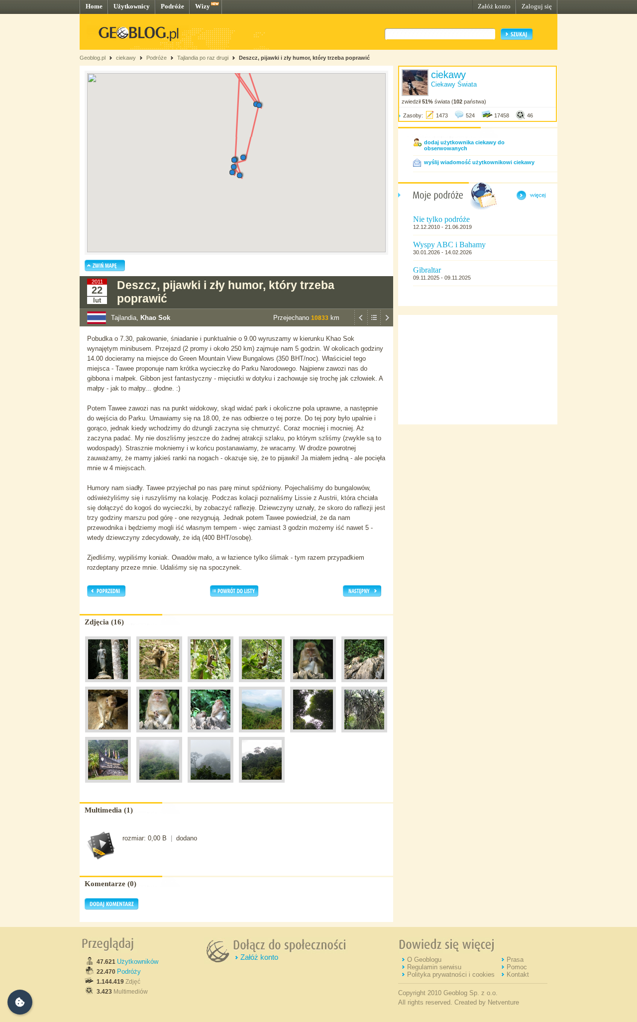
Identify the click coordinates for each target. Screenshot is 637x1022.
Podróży (129, 971)
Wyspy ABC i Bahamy (449, 244)
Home (94, 6)
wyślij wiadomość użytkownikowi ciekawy (479, 162)
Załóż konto (494, 6)
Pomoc (517, 967)
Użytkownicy (131, 6)
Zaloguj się (537, 6)
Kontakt (518, 974)
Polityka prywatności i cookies (451, 974)
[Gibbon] (159, 685)
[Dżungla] (313, 735)
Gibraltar (427, 270)
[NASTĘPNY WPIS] (386, 324)
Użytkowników (137, 961)
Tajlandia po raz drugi (202, 58)
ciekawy (126, 58)
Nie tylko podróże (441, 219)
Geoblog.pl (93, 58)
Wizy (202, 6)
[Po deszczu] (159, 785)
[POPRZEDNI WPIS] (360, 324)
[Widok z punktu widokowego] (262, 735)
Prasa (515, 959)
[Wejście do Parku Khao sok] (108, 785)
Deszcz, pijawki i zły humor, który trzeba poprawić (304, 58)
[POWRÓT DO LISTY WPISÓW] (373, 324)
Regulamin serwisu (434, 967)
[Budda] (108, 685)
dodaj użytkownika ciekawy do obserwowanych (464, 145)
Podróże (172, 6)
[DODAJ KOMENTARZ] (111, 908)
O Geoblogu (424, 959)
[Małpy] (313, 685)
